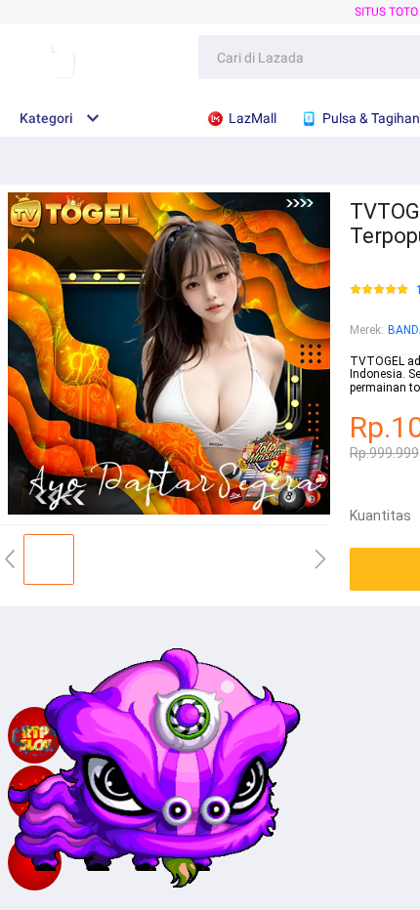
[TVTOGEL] (35, 862)
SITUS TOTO (386, 12)
